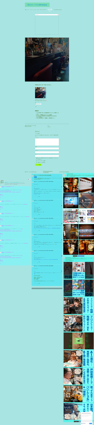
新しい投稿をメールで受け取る (40, 162)
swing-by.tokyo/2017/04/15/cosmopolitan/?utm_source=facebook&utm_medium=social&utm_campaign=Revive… (11, 256)
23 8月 (34, 205)
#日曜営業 (57, 228)
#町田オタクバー (41, 259)
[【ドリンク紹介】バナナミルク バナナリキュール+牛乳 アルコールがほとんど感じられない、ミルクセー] (70, 247)
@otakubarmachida (36, 184)
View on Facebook (1, 220)
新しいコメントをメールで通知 (40, 160)
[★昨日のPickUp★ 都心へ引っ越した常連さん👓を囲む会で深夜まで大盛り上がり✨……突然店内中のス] (70, 200)
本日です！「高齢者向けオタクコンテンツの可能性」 (44, 114)
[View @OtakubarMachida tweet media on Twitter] (39, 194)
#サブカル (45, 259)
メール (36, 150)
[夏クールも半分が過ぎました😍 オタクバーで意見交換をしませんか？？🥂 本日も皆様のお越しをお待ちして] (86, 231)
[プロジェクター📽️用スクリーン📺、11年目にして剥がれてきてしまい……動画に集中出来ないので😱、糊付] (86, 185)
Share (0, 197)
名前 (36, 146)
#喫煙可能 (55, 259)
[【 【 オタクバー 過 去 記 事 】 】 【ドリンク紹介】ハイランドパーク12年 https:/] (70, 231)
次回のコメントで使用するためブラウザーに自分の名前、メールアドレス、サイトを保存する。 (47, 158)
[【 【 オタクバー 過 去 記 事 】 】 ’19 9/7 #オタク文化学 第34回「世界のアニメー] (86, 216)
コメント (36, 137)
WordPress (67, 171)
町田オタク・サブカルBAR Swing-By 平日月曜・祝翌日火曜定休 (43, 181)
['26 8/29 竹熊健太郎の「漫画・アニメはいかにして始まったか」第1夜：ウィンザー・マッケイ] (70, 216)
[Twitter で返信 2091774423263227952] (34, 196)
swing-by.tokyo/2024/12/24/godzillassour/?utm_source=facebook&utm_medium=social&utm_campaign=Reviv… (11, 191)
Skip (88, 423)
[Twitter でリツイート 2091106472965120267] (36, 262)
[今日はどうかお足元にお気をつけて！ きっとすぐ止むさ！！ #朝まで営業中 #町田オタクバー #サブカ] (86, 200)
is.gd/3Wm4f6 (26, 243)
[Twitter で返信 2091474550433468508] (34, 214)
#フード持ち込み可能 (50, 259)
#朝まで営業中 (36, 259)
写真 (2, 194)
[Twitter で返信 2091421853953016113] (34, 246)
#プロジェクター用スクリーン (47, 228)
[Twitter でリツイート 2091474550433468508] (36, 214)
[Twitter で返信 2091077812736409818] (34, 283)
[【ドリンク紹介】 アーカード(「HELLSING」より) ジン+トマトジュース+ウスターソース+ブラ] (70, 185)
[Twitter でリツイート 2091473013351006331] (36, 230)
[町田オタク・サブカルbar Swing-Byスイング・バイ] (2, 182)
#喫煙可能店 (54, 228)
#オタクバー (36, 228)
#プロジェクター (40, 228)
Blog (35, 125)
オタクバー (49, 126)
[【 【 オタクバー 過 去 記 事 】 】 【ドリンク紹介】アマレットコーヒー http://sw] (86, 247)
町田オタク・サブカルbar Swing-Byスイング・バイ (8, 186)
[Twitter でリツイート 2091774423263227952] (36, 196)
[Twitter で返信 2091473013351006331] (34, 230)
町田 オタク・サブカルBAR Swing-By (37, 4)
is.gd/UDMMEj (25, 204)
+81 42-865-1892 (46, 172)
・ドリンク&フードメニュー (57, 9)
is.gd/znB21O (28, 216)
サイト (36, 154)
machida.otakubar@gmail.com (48, 171)
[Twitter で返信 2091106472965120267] (34, 262)
